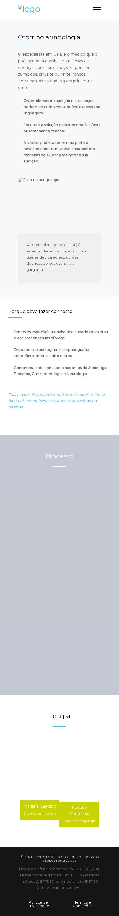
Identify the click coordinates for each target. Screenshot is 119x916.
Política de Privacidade (38, 904)
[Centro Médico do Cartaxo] (55, 9)
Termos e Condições (82, 904)
